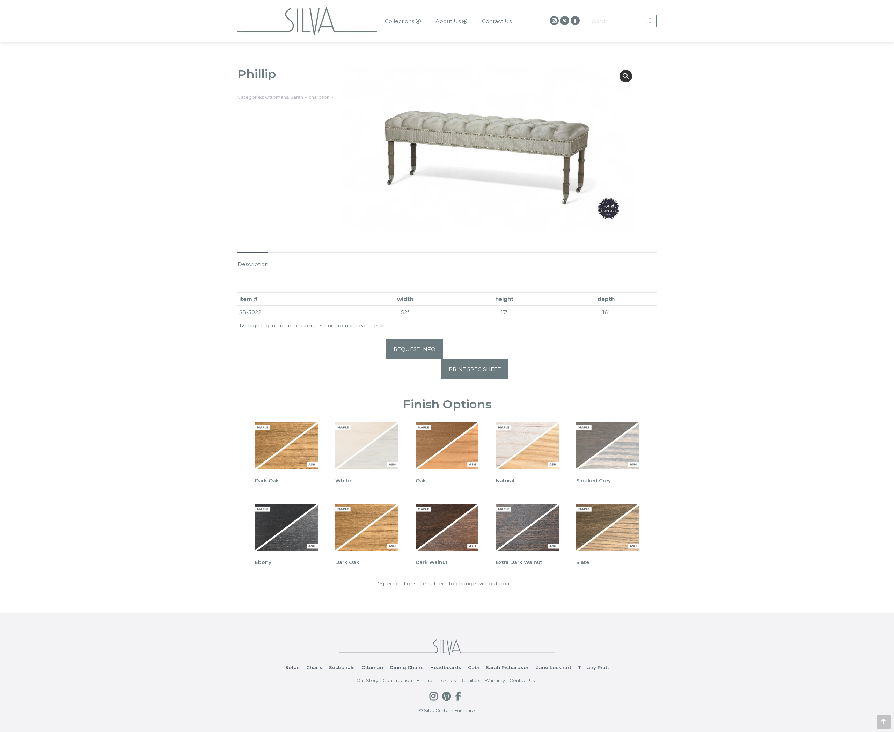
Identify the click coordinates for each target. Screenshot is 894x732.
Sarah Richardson (310, 97)
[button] (626, 76)
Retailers (470, 680)
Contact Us (522, 680)
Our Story (367, 680)
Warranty (495, 680)
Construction (397, 680)
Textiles (447, 680)
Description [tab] (252, 264)
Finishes (425, 680)
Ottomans (276, 97)
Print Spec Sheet (475, 369)
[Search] (649, 21)
